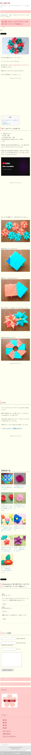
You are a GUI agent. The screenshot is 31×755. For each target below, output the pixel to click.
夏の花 (5, 722)
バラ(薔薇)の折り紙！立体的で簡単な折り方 (20, 486)
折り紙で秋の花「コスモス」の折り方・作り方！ (19, 506)
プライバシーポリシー (9, 736)
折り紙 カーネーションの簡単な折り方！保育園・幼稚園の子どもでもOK (7, 507)
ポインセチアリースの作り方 (10, 120)
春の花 (5, 720)
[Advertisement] (15, 94)
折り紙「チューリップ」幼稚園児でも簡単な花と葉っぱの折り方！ (6, 529)
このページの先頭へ (16, 753)
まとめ (4, 122)
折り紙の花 (5, 3)
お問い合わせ (7, 733)
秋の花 (5, 725)
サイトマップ (7, 731)
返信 (4, 604)
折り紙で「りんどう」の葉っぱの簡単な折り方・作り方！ (6, 487)
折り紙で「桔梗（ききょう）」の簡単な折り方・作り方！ (19, 549)
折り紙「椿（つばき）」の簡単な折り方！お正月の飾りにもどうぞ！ (6, 569)
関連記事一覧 (6, 123)
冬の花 (5, 728)
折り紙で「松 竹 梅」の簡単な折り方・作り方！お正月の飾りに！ (7, 549)
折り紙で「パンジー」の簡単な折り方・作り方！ (19, 528)
